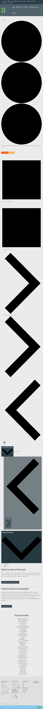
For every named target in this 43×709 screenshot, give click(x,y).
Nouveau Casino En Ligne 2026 (23, 650)
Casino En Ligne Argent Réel (22, 674)
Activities (18, 7)
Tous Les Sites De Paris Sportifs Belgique (22, 626)
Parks (14, 7)
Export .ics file (6, 566)
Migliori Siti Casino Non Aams (22, 618)
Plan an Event (32, 7)
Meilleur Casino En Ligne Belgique (22, 663)
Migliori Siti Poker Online (23, 634)
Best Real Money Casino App (22, 654)
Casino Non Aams (24, 1)
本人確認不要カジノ (22, 639)
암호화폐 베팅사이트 (22, 641)
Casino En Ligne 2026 (22, 652)
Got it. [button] (39, 707)
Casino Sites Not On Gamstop (23, 621)
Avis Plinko (22, 638)
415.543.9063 (4, 1)
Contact (14, 13)
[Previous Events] (23, 440)
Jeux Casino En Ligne (22, 630)
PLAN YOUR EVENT (6, 606)
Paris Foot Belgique (23, 628)
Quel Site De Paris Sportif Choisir (22, 648)
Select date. (16, 451)
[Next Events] (4, 442)
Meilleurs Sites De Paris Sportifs (22, 647)
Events (26, 7)
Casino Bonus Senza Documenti (22, 657)
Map (23, 686)
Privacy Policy (25, 689)
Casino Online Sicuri (23, 667)
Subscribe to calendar (7, 532)
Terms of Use (24, 690)
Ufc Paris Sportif (22, 636)
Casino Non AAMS (4, 2)
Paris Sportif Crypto (22, 645)
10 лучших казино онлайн (22, 643)
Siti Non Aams (22, 632)
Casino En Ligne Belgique (23, 631)
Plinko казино (22, 644)
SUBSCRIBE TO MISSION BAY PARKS (10, 582)
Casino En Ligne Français (23, 666)
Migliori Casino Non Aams (31, 1)
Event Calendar (25, 687)
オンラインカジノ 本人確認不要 (22, 640)
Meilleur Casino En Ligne (23, 623)
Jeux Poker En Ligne (22, 671)
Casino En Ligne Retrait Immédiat (14, 1)
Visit (22, 7)
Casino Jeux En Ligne (22, 649)
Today (2, 445)
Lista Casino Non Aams (22, 672)
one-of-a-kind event (25, 592)
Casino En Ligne (10, 2)
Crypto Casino (22, 622)
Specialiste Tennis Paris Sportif (23, 635)
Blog (37, 7)
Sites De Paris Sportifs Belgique (22, 627)
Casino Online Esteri (22, 670)
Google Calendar (6, 563)
